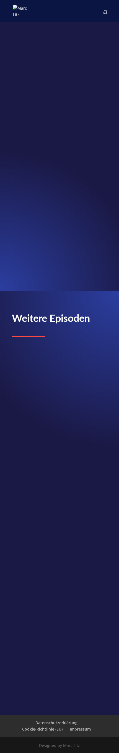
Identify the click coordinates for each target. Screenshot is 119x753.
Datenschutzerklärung (56, 722)
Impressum (80, 729)
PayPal (18, 272)
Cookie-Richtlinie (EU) (42, 729)
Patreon (19, 278)
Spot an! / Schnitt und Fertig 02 (51, 370)
